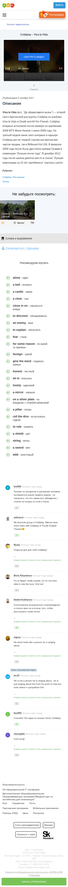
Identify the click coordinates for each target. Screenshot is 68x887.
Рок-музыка (19, 177)
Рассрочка (38, 813)
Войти (59, 5)
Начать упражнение (34, 881)
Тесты (32, 803)
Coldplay (7, 177)
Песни (6, 181)
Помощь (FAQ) (10, 813)
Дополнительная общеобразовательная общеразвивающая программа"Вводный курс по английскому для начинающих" (28, 796)
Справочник (18, 803)
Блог (5, 803)
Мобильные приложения (46, 808)
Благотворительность (14, 784)
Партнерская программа (15, 808)
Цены (25, 813)
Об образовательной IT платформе (21, 789)
